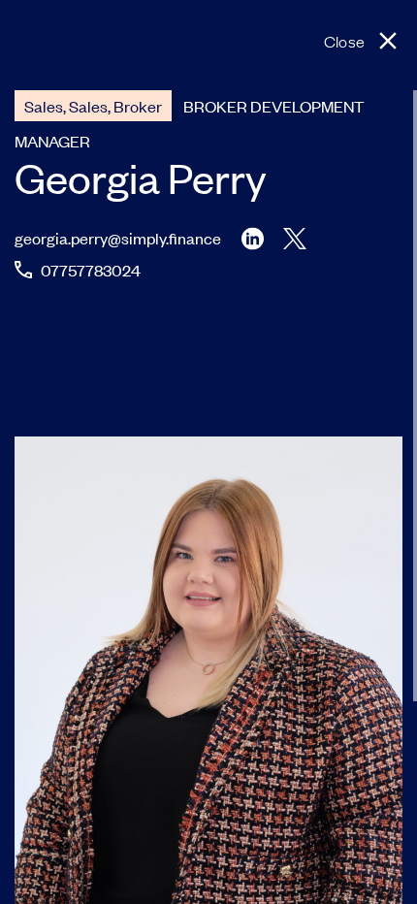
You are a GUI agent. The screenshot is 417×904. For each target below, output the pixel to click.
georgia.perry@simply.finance (118, 237)
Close (344, 40)
